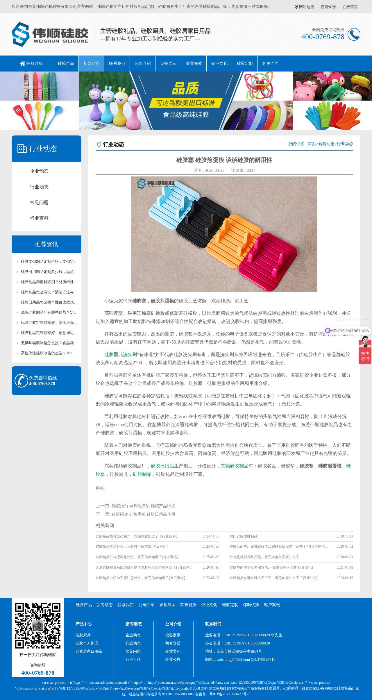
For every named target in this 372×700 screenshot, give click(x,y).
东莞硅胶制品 (234, 465)
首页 (312, 144)
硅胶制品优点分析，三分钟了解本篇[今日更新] (132, 546)
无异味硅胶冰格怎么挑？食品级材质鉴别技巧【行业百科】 (49, 343)
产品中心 (84, 624)
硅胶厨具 (83, 635)
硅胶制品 (142, 474)
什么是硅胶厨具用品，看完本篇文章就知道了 (264, 557)
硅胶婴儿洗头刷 (120, 354)
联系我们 (117, 63)
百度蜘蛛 (328, 7)
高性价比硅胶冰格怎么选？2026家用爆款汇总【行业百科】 (49, 353)
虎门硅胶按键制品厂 (245, 536)
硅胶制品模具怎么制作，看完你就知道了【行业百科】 (137, 536)
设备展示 (168, 63)
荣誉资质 (194, 63)
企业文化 (219, 63)
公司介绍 (143, 63)
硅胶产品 (66, 63)
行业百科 (39, 218)
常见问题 (39, 202)
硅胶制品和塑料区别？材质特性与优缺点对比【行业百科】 (49, 282)
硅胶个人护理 (87, 643)
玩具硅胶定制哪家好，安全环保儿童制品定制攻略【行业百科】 (49, 322)
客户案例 (272, 605)
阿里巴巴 (270, 63)
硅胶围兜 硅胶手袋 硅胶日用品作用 (143, 514)
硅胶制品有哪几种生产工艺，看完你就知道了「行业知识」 (275, 578)
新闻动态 (91, 63)
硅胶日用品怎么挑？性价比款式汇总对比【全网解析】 (49, 302)
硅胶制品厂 (346, 688)
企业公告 (172, 659)
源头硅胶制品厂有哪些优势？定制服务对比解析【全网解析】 (49, 312)
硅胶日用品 (162, 465)
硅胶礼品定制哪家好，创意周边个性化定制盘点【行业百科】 (49, 333)
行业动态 (39, 186)
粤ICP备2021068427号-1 (229, 694)
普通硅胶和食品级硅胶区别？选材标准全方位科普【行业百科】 (144, 567)
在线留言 (350, 7)
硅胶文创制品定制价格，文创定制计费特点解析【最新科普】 (49, 261)
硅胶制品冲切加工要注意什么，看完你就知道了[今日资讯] (140, 578)
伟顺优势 (251, 605)
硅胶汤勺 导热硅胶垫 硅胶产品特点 (143, 506)
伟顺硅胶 (34, 63)
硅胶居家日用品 (89, 651)
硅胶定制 (245, 63)
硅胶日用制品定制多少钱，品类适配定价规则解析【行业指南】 (49, 271)
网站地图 (306, 7)
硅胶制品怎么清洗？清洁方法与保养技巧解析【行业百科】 (49, 292)
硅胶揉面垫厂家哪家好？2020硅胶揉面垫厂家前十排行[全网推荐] (279, 546)
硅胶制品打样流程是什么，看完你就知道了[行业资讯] (137, 557)
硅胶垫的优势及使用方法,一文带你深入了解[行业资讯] (271, 567)
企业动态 (39, 171)
